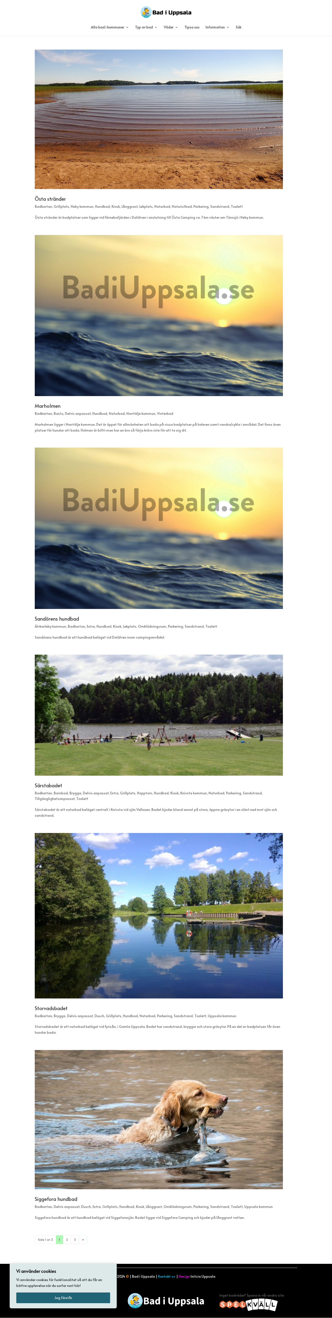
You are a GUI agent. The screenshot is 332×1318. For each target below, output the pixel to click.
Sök (238, 27)
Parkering (201, 206)
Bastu (58, 413)
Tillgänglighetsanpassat (55, 798)
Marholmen (48, 405)
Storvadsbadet (51, 1008)
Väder (169, 27)
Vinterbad (165, 413)
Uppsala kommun (222, 1016)
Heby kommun (82, 206)
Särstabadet (48, 785)
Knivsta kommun (193, 793)
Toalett (237, 206)
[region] (63, 1285)
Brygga (75, 793)
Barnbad (61, 793)
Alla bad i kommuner (107, 27)
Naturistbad (182, 206)
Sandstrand (219, 206)
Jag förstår (63, 1297)
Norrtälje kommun (140, 413)
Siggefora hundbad (56, 1199)
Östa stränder (50, 198)
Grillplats (61, 206)
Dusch (99, 1016)
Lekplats (146, 206)
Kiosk (116, 206)
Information (215, 27)
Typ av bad (144, 27)
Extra (91, 626)
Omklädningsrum (152, 626)
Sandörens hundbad (57, 618)
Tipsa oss (192, 27)
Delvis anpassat (78, 413)
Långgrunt (130, 206)
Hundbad (102, 206)
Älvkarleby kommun (50, 626)
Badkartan (43, 206)
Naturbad (162, 206)
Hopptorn (144, 793)
